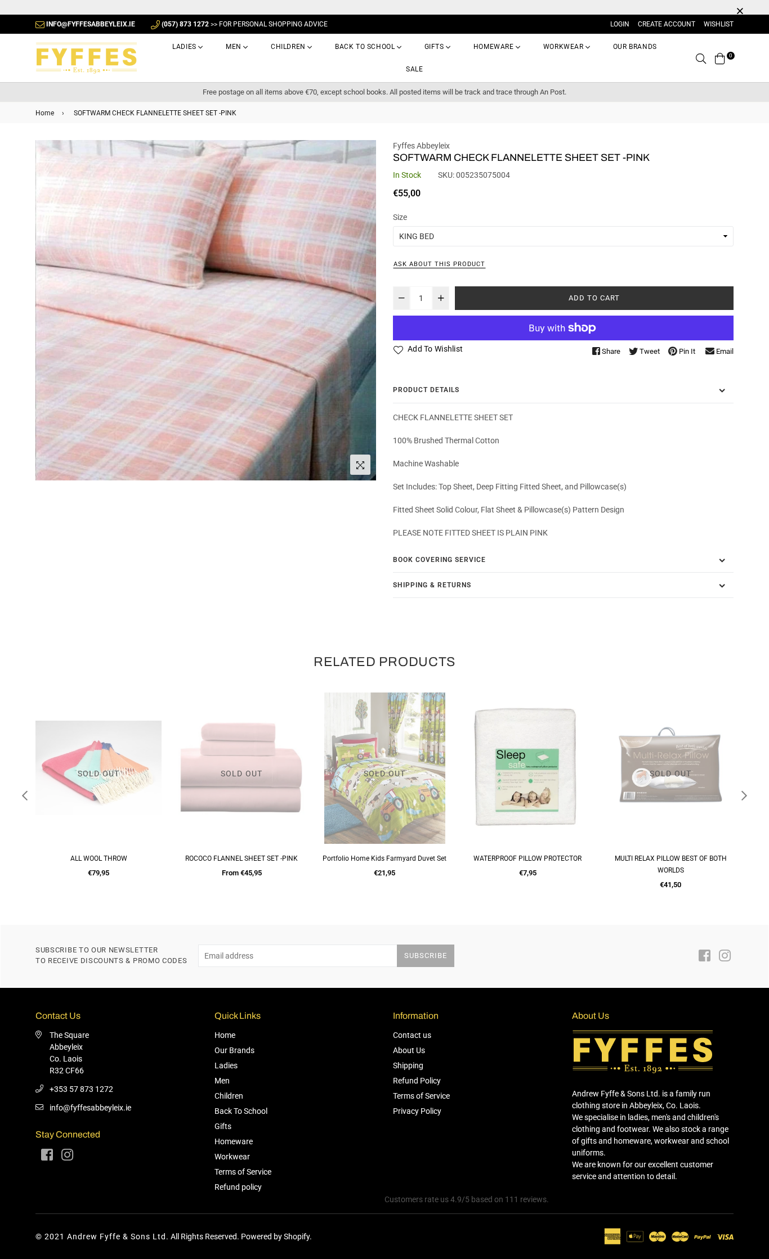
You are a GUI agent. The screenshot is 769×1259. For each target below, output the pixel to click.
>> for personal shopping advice (245, 24)
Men (234, 47)
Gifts (435, 47)
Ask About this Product (439, 264)
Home (44, 113)
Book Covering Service (439, 560)
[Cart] (720, 57)
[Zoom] (360, 465)
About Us (409, 1050)
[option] (205, 310)
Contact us (412, 1035)
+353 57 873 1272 (81, 1089)
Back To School (366, 47)
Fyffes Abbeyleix (421, 145)
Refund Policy (417, 1080)
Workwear (564, 47)
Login (619, 24)
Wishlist (719, 24)
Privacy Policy (417, 1111)
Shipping (408, 1065)
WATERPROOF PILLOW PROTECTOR (384, 858)
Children (289, 47)
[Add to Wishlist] (149, 742)
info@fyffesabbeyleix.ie (90, 1107)
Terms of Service (242, 1171)
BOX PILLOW (670, 858)
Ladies (185, 47)
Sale (414, 69)
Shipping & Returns (432, 585)
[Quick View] (149, 719)
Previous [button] (25, 795)
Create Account (666, 24)
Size (400, 217)
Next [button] (744, 795)
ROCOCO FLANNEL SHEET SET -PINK (98, 858)
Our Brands (635, 47)
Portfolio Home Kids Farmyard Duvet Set (241, 858)
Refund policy (238, 1186)
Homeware (494, 47)
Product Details (426, 390)
